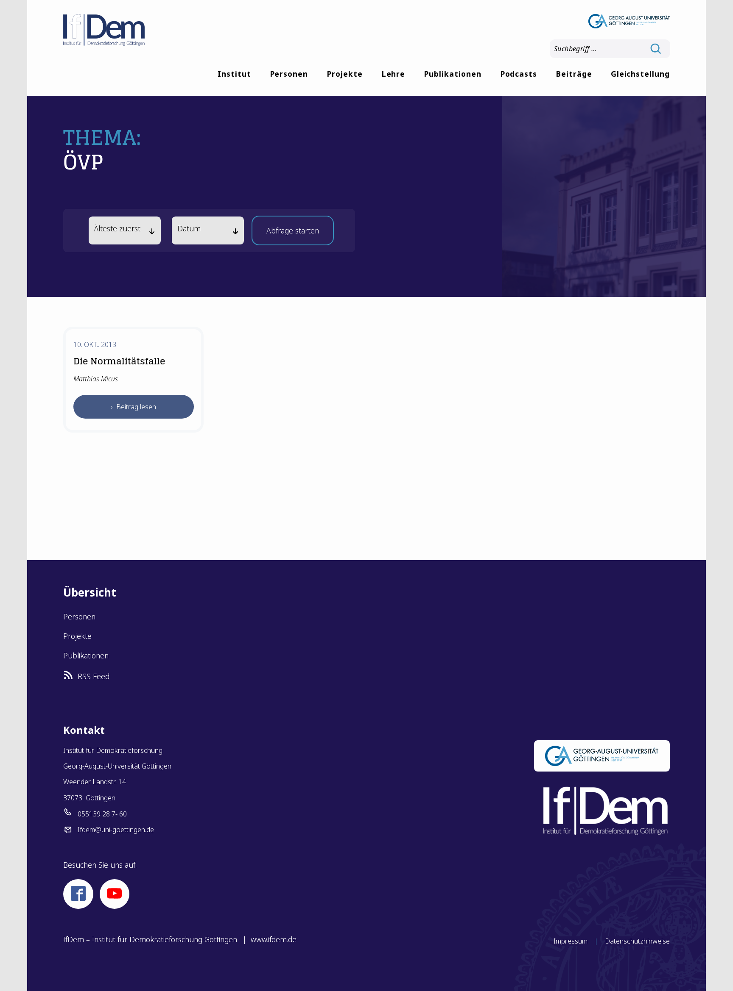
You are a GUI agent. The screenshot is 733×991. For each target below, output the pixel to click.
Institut (234, 74)
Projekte (345, 74)
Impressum (571, 941)
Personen (289, 74)
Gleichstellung (640, 74)
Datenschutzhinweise (637, 941)
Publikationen (452, 74)
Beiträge (574, 74)
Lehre (393, 74)
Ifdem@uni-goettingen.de (116, 829)
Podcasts (518, 74)
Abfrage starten (292, 233)
